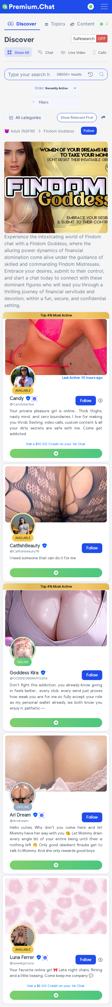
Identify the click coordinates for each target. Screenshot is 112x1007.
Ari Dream (21, 815)
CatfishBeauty (25, 546)
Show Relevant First (77, 117)
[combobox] (56, 102)
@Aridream (19, 820)
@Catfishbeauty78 (24, 551)
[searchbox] (64, 102)
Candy (17, 398)
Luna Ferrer (22, 957)
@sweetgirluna (22, 963)
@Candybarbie (22, 404)
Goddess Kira (25, 673)
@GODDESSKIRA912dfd (28, 678)
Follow (89, 130)
